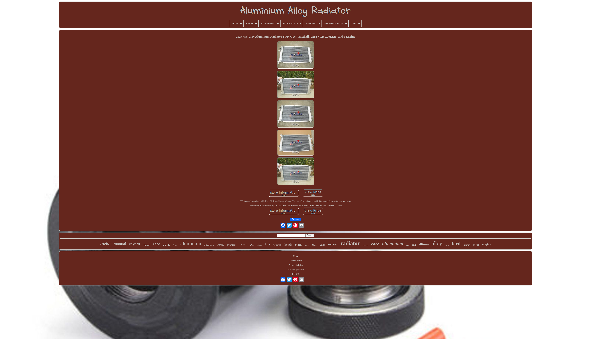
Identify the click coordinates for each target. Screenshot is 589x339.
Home (295, 256)
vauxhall (277, 245)
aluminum (190, 243)
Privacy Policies (296, 265)
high (307, 245)
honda (288, 244)
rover (476, 244)
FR (297, 274)
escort (332, 244)
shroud (146, 245)
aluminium (392, 243)
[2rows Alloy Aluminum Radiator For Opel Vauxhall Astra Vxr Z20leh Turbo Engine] (295, 55)
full (407, 245)
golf (414, 244)
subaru (365, 245)
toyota (134, 244)
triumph (231, 244)
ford (456, 243)
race (156, 244)
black (298, 244)
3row (175, 245)
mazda (166, 245)
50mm (260, 245)
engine (486, 244)
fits (267, 244)
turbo (105, 243)
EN (293, 274)
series (221, 244)
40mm (424, 244)
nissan (243, 244)
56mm (467, 245)
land (322, 244)
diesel (447, 245)
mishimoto (209, 245)
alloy (437, 243)
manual (120, 243)
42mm (314, 245)
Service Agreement (295, 269)
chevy (252, 245)
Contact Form (296, 260)
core (375, 243)
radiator (350, 243)
